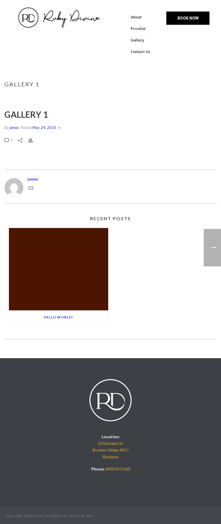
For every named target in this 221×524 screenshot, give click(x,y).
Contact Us (140, 51)
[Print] (33, 139)
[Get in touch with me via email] (30, 188)
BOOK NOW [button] (188, 18)
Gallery (137, 40)
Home (153, 96)
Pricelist (138, 28)
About (136, 17)
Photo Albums (176, 96)
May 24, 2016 (44, 127)
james (14, 127)
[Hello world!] (58, 269)
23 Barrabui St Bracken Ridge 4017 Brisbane (111, 450)
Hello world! (58, 317)
